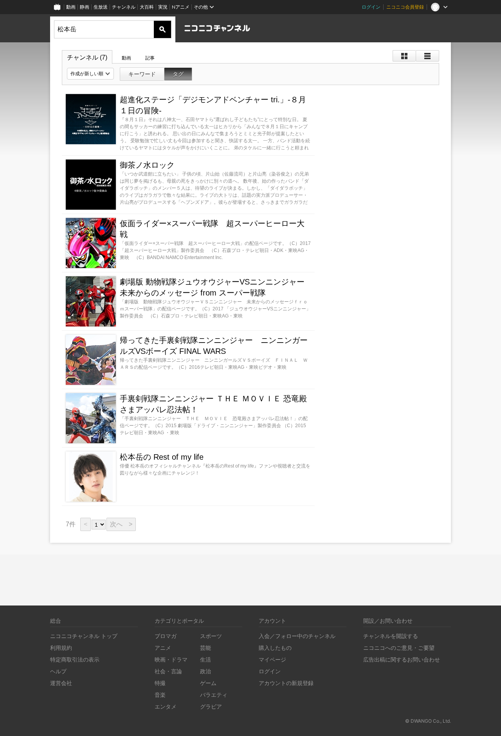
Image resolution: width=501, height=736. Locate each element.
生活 (205, 659)
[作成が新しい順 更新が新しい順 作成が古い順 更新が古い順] (90, 74)
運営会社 (61, 683)
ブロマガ (166, 636)
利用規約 (61, 647)
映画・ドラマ (171, 659)
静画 (84, 7)
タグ (178, 74)
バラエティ (213, 694)
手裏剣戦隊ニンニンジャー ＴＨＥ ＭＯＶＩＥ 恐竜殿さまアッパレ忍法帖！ (213, 404)
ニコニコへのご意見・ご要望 (398, 647)
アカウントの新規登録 (286, 683)
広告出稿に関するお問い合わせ (401, 659)
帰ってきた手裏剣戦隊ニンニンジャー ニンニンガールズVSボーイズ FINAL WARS (214, 345)
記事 (150, 58)
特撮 (160, 683)
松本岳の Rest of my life (162, 457)
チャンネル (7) (87, 57)
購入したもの (275, 647)
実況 (163, 7)
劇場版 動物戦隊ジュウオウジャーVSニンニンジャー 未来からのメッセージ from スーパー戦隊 (212, 287)
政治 (205, 671)
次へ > (121, 524)
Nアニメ (180, 7)
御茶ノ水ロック (147, 165)
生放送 (101, 7)
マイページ (272, 659)
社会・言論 (168, 671)
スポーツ (211, 636)
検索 (162, 29)
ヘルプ (58, 671)
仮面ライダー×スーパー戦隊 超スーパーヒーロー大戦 (212, 229)
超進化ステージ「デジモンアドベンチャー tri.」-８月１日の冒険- (213, 105)
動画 (71, 7)
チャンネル (123, 7)
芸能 (205, 647)
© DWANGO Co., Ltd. (428, 721)
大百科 (147, 7)
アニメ (163, 647)
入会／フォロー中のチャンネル (297, 636)
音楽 (160, 694)
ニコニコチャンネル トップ (83, 636)
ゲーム (208, 683)
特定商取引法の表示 (74, 659)
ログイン (371, 7)
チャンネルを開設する (390, 636)
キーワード (142, 74)
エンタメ (166, 706)
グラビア (211, 706)
